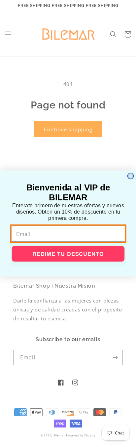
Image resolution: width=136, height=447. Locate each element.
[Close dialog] (130, 176)
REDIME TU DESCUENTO (68, 254)
